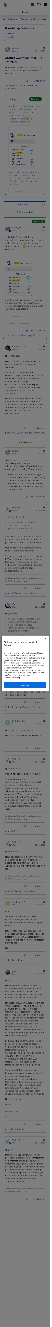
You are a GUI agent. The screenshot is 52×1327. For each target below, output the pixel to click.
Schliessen (25, 685)
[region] (25, 663)
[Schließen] (45, 638)
